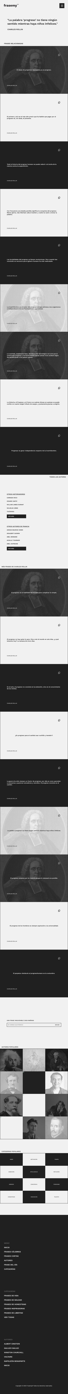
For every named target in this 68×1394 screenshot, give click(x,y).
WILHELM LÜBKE (12, 508)
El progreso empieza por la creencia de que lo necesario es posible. (34, 878)
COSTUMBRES (11, 720)
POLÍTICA (14, 815)
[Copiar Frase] (59, 55)
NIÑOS (9, 815)
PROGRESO (15, 55)
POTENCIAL (17, 863)
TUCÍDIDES (10, 511)
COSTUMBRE (15, 958)
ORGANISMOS (11, 292)
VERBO (17, 435)
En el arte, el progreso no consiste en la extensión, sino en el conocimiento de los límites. (33, 688)
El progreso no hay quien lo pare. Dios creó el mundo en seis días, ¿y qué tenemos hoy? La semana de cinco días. (33, 640)
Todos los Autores (57, 477)
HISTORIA (14, 102)
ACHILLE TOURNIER (13, 540)
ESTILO (9, 102)
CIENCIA (9, 150)
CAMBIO (9, 768)
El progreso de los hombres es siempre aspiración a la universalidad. (34, 926)
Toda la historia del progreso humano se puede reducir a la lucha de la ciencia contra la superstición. (31, 165)
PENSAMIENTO (11, 577)
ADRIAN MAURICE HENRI (15, 530)
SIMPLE (18, 577)
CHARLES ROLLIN (15, 29)
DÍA (8, 340)
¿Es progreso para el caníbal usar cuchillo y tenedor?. (34, 735)
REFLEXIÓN (15, 625)
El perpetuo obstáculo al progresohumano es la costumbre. (34, 973)
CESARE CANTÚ (12, 501)
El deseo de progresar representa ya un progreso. (34, 70)
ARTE (8, 672)
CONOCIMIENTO (15, 672)
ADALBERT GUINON (13, 533)
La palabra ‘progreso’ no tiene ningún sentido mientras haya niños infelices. (34, 830)
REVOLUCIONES (17, 245)
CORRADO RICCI (12, 498)
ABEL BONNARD (12, 537)
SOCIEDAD (15, 768)
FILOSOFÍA (10, 197)
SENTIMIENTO (11, 435)
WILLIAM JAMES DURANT (15, 504)
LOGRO (9, 55)
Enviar (57, 1025)
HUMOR (9, 625)
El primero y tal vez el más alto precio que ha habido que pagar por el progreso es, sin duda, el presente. (31, 117)
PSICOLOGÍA (18, 292)
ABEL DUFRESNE (12, 544)
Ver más (11, 516)
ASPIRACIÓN (10, 910)
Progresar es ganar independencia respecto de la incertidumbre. (34, 451)
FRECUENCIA (17, 197)
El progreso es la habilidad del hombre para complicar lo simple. (34, 592)
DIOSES (9, 388)
